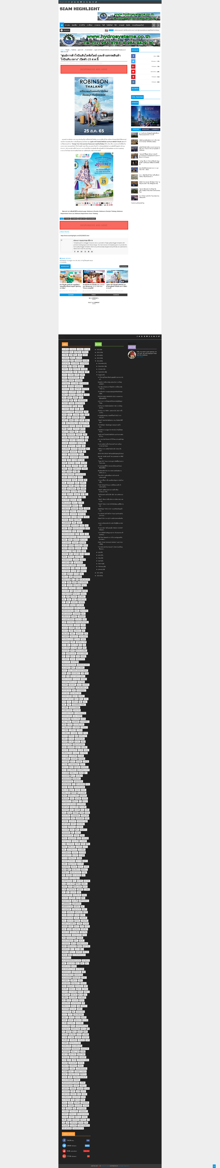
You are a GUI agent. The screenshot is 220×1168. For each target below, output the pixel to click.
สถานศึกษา (82, 596)
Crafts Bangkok (73, 437)
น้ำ (72, 562)
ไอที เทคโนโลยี (67, 1128)
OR (82, 673)
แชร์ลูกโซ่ (73, 1088)
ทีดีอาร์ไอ (71, 556)
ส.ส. (80, 497)
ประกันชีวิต (82, 849)
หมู (78, 1006)
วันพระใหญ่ (83, 932)
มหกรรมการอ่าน (67, 895)
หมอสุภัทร (74, 602)
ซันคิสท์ (71, 787)
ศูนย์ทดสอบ (66, 949)
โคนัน (82, 1099)
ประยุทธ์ (83, 485)
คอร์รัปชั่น (74, 758)
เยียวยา (80, 517)
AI (78, 471)
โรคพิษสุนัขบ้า (83, 1111)
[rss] (87, 2)
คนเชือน (84, 747)
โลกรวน (78, 1117)
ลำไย (82, 926)
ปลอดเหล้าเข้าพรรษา (68, 861)
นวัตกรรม (76, 428)
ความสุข (80, 755)
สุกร (85, 994)
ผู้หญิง (71, 420)
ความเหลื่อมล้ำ (72, 477)
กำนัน (85, 733)
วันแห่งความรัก (77, 935)
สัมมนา (79, 989)
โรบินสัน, (81, 63)
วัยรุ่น (84, 935)
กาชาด (70, 724)
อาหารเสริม (66, 1026)
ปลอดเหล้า (82, 448)
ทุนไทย (87, 812)
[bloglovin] (81, 2)
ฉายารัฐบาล (78, 545)
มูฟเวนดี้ (75, 900)
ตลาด (72, 798)
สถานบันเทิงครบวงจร (79, 954)
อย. (64, 465)
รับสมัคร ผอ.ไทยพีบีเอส (69, 923)
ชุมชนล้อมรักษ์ (66, 480)
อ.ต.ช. (64, 1014)
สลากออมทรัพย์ (67, 977)
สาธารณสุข (75, 383)
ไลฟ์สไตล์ (109, 25)
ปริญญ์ (79, 858)
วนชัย (69, 929)
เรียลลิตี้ (65, 1071)
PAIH (86, 673)
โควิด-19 (85, 352)
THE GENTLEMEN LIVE (81, 687)
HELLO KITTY (66, 662)
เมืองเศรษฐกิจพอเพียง (82, 622)
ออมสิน (65, 1020)
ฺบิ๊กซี (81, 508)
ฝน (63, 875)
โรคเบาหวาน (74, 636)
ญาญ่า (71, 790)
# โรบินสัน (67, 218)
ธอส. (73, 818)
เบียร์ (85, 434)
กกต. (82, 534)
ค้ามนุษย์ (79, 761)
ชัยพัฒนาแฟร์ (74, 772)
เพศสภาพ (65, 1065)
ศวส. (76, 940)
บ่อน (83, 445)
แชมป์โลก (65, 1088)
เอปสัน (83, 625)
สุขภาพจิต (81, 460)
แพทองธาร (78, 630)
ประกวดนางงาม (72, 849)
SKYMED (65, 684)
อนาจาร (71, 1017)
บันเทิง (128, 25)
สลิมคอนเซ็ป (76, 977)
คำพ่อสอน (81, 758)
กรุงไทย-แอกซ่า (67, 716)
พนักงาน (65, 576)
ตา (80, 801)
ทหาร (68, 417)
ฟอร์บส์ (65, 886)
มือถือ (69, 582)
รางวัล (64, 454)
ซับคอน (81, 480)
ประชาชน (74, 448)
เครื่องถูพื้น (65, 1040)
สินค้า (79, 500)
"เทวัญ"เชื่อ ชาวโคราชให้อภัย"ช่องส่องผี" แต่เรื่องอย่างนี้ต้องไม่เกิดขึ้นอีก (149, 162)
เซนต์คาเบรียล (67, 1045)
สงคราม (83, 593)
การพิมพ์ (65, 730)
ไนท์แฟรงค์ (74, 1122)
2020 (98, 575)
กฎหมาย (75, 701)
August (100, 375)
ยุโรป (64, 912)
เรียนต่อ (86, 517)
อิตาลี (72, 1026)
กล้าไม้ (83, 718)
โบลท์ (70, 468)
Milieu (64, 670)
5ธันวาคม (74, 645)
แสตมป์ (84, 1094)
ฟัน (77, 579)
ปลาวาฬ (78, 861)
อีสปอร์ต (68, 1031)
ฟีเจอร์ (85, 886)
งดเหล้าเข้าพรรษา (73, 377)
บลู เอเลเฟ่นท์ (78, 562)
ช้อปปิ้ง (74, 480)
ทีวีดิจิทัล (75, 812)
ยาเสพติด (84, 369)
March (100, 563)
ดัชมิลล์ (74, 792)
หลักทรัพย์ (65, 1008)
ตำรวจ (70, 428)
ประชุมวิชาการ (67, 855)
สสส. (71, 352)
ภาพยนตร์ (65, 409)
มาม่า (78, 898)
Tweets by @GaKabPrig (137, 203)
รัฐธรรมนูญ (77, 585)
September (101, 372)
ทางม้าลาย (71, 482)
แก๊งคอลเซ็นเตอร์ (67, 1085)
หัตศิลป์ (80, 1008)
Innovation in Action (69, 664)
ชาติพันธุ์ (71, 548)
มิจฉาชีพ (73, 491)
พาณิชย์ (65, 380)
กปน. (85, 701)
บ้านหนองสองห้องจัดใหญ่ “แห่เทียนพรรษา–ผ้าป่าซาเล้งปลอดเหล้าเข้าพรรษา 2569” (135, 30)
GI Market (65, 659)
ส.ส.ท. (77, 949)
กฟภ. (69, 704)
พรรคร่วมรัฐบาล (74, 878)
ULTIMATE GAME (67, 696)
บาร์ (64, 844)
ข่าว (87, 437)
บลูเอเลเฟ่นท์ (72, 838)
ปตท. (64, 849)
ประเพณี (81, 855)
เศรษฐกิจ (80, 366)
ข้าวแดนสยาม (66, 542)
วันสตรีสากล (77, 590)
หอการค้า (72, 1008)
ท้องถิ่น (65, 445)
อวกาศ (78, 1017)
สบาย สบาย (71, 963)
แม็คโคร (65, 369)
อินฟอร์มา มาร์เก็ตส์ (68, 411)
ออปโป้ (84, 1017)
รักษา (64, 920)
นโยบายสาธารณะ (68, 835)
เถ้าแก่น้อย (65, 514)
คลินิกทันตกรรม (67, 753)
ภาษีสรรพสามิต (71, 889)
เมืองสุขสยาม (66, 517)
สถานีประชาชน (83, 457)
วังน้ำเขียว (84, 929)
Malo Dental (80, 667)
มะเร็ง (72, 409)
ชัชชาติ (65, 548)
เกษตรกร (79, 434)
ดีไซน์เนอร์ (83, 795)
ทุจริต (81, 812)
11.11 (64, 645)
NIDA (64, 673)
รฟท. (64, 585)
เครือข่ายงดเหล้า (67, 372)
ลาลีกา (71, 926)
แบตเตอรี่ (80, 1088)
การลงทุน (76, 414)
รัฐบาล (84, 585)
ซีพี (85, 480)
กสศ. (75, 372)
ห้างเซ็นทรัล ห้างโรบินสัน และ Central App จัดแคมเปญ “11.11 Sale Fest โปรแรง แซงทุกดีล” (93, 286)
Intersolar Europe (83, 664)
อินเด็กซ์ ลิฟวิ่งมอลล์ (81, 1026)
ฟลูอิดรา (84, 883)
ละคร (76, 420)
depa (76, 699)
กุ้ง (76, 736)
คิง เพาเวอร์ (80, 440)
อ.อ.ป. (77, 463)
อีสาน (74, 1031)
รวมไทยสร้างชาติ (67, 917)
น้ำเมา (78, 445)
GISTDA (72, 659)
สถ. (84, 497)
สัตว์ (86, 986)
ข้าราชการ (84, 539)
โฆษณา (71, 1102)
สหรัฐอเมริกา (75, 983)
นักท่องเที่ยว (80, 824)
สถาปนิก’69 (85, 960)
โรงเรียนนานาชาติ (68, 639)
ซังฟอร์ (65, 787)
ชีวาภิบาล (79, 775)
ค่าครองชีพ (66, 761)
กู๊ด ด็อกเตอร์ (82, 736)
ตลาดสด (78, 798)
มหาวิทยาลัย (77, 895)
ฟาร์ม (70, 886)
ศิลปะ (87, 420)
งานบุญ (65, 764)
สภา (87, 963)
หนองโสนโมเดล (76, 1003)
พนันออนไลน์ (77, 576)
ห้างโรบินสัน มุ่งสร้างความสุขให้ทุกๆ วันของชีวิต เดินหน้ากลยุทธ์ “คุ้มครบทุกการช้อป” (70, 286)
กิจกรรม (65, 736)
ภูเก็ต (80, 451)
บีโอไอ (83, 428)
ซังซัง (87, 784)
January (100, 569)
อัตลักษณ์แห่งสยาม (68, 610)
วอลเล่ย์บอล (76, 929)
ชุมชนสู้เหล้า (76, 778)
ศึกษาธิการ (76, 593)
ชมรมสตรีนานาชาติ (83, 770)
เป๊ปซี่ (73, 1060)
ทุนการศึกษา (81, 443)
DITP (68, 656)
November (101, 366)
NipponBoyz (75, 673)
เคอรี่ (87, 1040)
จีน (86, 440)
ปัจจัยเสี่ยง (76, 369)
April (99, 561)
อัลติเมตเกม (78, 1020)
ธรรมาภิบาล (66, 818)
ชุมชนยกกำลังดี (67, 778)
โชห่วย (65, 468)
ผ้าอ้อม (84, 872)
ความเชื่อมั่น (66, 758)
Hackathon (75, 662)
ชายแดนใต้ (66, 775)
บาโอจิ (77, 844)
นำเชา (72, 829)
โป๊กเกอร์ (68, 1108)
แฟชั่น (73, 1091)
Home (62, 50)
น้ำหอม (65, 838)
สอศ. (68, 460)
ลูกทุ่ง (64, 929)
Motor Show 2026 (78, 528)
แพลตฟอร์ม (66, 1091)
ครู (83, 391)
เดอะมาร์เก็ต (84, 1048)
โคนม (77, 1099)
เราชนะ (72, 1068)
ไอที (103, 25)
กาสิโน (77, 374)
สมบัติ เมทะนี (66, 966)
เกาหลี (64, 1037)
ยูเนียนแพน (71, 912)
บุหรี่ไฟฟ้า (78, 389)
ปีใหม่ (74, 406)
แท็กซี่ (71, 630)
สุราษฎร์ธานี (82, 997)
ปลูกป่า (85, 861)
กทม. (78, 391)
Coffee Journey (82, 653)
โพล (74, 1108)
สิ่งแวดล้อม (66, 400)
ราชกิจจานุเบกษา (73, 454)
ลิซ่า (83, 494)
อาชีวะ (77, 610)
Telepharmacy (81, 690)
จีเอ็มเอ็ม (77, 767)
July (99, 552)
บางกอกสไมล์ (81, 565)
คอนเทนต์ (82, 542)
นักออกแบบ (72, 826)
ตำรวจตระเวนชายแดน (69, 804)
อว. (81, 505)
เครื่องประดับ (66, 616)
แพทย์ (71, 519)
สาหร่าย (65, 991)
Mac (73, 667)
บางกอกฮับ (83, 841)
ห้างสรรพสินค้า (89, 50)
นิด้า (77, 829)
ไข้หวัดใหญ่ (66, 642)
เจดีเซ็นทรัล (81, 616)
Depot (73, 656)
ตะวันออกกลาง (67, 801)
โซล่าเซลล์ (65, 633)
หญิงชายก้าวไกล (83, 423)
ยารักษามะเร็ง (76, 909)
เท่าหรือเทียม (74, 1057)
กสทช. (64, 477)
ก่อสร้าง (65, 738)
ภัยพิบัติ (83, 488)
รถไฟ (64, 494)
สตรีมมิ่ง (79, 952)
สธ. (64, 423)
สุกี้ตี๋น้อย (65, 997)
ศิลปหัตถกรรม (73, 497)
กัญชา (69, 397)
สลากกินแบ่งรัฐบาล (72, 423)
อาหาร (64, 377)
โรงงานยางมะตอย (83, 1114)
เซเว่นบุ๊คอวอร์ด (77, 1045)
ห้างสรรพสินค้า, (99, 63)
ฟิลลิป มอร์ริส (77, 886)
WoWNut (81, 696)
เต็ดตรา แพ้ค (75, 1051)
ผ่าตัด (71, 431)
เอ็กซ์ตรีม (76, 1080)
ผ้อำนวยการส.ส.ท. (75, 872)
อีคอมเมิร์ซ (75, 508)
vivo (64, 701)
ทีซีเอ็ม (64, 556)
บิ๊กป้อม (65, 846)
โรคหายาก (73, 1114)
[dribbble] (84, 2)
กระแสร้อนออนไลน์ (138, 25)
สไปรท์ (82, 1000)
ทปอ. (71, 809)
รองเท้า (76, 917)
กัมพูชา (65, 539)
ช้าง (74, 784)
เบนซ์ (64, 1060)
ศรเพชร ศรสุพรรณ (68, 940)
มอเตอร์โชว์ (66, 491)
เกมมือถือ (85, 1034)
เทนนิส (83, 1051)
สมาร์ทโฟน (66, 500)
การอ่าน (79, 730)
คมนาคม (65, 750)
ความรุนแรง (66, 383)
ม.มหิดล (87, 889)
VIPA (77, 534)
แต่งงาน (65, 630)
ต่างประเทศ (73, 443)
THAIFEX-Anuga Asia (68, 534)
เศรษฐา (65, 1074)
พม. (88, 448)
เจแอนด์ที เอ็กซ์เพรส (68, 619)
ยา (84, 451)
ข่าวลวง (77, 741)
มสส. (79, 892)
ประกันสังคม (66, 448)
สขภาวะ (72, 952)
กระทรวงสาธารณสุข (83, 536)
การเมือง (65, 355)
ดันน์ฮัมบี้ (65, 554)
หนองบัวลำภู (66, 1003)
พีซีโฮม (78, 883)
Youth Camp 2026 (68, 699)
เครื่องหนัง (81, 1040)
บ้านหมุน (78, 846)
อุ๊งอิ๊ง (85, 1031)
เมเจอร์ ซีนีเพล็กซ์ (67, 625)
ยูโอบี (85, 912)
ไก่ (88, 1119)
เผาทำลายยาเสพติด (83, 1060)
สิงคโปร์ (80, 991)
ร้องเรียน (85, 923)
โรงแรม (77, 639)
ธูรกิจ (87, 818)
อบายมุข (84, 463)
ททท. (81, 554)
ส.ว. (72, 949)
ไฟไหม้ (81, 1122)
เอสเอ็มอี (71, 627)
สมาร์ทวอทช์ (79, 969)
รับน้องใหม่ (84, 920)
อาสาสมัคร (80, 1023)
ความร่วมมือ (72, 755)
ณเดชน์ (78, 790)
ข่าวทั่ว (71, 741)
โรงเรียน (65, 1117)
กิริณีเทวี (71, 736)
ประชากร (75, 852)
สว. (64, 602)
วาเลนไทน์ (65, 457)
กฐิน (80, 701)
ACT (80, 645)
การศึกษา (90, 25)
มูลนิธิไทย (77, 906)
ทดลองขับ (65, 809)
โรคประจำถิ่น (73, 1111)
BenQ (72, 650)
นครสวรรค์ (72, 821)
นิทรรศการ (83, 829)
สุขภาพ (73, 357)
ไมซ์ (86, 1122)
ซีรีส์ (74, 551)
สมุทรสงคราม (66, 972)
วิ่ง (86, 494)
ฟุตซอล (75, 397)
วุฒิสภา (65, 497)
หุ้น (73, 1011)
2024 (98, 355)
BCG (86, 525)
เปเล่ (69, 1060)
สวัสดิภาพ (73, 980)
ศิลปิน (64, 946)
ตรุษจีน (76, 554)
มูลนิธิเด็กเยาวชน (67, 906)
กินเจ (82, 437)
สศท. (68, 602)
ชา (86, 772)
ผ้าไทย (76, 573)
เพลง (84, 619)
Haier (64, 414)
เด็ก (72, 360)
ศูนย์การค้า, (92, 63)
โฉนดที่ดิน (78, 519)
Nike (68, 673)
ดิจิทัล (64, 428)
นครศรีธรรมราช (67, 559)
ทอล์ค (87, 809)
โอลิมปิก (84, 468)
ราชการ (65, 588)
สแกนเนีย (75, 1000)
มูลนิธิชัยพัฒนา (67, 903)
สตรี (68, 596)
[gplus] (75, 2)
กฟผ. (64, 704)
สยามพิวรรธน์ (82, 599)
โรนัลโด (72, 1117)
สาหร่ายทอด (72, 991)
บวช (79, 838)
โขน (73, 1099)
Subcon (79, 531)
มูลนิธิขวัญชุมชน (83, 900)
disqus (94, 295)
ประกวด (84, 568)
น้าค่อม (77, 835)
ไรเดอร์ (65, 437)
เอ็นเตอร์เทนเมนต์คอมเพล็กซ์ (70, 1082)
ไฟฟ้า (72, 642)
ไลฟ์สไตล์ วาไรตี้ (81, 642)
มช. (64, 892)
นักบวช (65, 826)
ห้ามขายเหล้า (80, 1011)
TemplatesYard (105, 1166)
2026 (98, 349)
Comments (155, 129)
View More (124, 266)
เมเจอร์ (74, 517)
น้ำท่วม (65, 386)
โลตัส (73, 522)
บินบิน (83, 844)
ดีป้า (71, 554)
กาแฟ (80, 733)
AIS (84, 645)
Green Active (80, 659)
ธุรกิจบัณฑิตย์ (80, 818)
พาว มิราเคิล (70, 883)
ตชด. (64, 482)
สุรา (70, 366)
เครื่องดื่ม (86, 508)
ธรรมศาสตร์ (85, 815)
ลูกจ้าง (87, 926)
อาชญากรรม (66, 508)
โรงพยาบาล (77, 468)
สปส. (69, 599)
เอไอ (80, 465)
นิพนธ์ (74, 366)
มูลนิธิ (74, 582)
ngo (81, 699)
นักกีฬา (73, 824)
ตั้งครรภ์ (75, 801)
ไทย (64, 471)
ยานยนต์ (121, 25)
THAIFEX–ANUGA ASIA (68, 687)
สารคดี (74, 460)
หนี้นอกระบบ (66, 1006)
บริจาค (77, 485)
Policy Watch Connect (77, 676)
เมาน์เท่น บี (71, 622)
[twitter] (72, 2)
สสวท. (80, 980)
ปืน (78, 571)
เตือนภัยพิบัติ (66, 1051)
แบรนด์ (87, 1088)
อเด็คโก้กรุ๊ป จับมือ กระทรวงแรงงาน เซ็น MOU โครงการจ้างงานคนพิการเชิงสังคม (149, 148)
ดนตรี (83, 551)
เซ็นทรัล (65, 403)
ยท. (83, 906)
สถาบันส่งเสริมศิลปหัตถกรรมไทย (71, 960)
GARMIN (83, 656)
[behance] (90, 2)
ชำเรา (72, 775)
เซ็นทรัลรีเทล (75, 1048)
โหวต (69, 1119)
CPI (64, 653)
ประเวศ (65, 858)
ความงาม (76, 753)
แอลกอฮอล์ (78, 360)
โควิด (86, 411)
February (100, 566)
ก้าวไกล (71, 738)
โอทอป (83, 639)
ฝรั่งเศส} (68, 875)
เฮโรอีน (83, 1082)
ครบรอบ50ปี (73, 750)
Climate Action (71, 653)
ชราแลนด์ (65, 772)
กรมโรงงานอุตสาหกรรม (69, 536)
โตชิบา (72, 633)
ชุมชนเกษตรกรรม (67, 781)
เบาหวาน (78, 619)
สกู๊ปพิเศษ (65, 952)
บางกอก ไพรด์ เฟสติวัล (69, 565)
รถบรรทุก (70, 915)
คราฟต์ (80, 750)
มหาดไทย (85, 389)
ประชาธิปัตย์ (75, 363)
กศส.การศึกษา (67, 721)
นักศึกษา (83, 482)
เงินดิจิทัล (65, 1043)
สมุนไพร (73, 500)
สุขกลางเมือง (72, 997)
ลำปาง (76, 926)
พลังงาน (65, 394)
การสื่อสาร (72, 730)
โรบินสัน (67, 50)
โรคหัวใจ (65, 1114)
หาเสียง (81, 502)
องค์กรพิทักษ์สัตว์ (78, 1014)
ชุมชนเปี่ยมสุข (66, 784)
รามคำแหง (66, 357)
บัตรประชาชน (66, 841)
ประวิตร (75, 855)
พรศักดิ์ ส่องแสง (67, 881)
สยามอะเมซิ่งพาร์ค (68, 974)
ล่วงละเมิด (65, 590)
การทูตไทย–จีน (67, 727)
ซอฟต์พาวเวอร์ (67, 551)
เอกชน (64, 1077)
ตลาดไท (84, 798)
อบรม (64, 434)
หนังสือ (65, 463)
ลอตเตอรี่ (76, 494)
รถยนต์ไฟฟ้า (81, 491)
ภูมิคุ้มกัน (80, 889)
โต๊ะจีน (64, 1105)
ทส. (82, 809)
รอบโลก (70, 585)
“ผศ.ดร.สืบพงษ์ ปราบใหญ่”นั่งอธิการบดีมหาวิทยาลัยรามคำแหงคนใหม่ (149, 190)
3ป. (69, 645)
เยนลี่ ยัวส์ (65, 1068)
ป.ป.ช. (85, 846)
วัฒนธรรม (65, 932)
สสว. (76, 431)
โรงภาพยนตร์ (83, 636)
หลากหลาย (66, 605)
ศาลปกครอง (66, 943)
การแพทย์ (74, 733)
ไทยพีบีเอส (78, 352)
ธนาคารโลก (66, 815)
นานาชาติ (65, 829)
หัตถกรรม (71, 463)
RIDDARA (83, 679)
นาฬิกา (71, 485)
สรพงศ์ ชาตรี (78, 974)
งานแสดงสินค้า (67, 406)
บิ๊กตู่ (88, 844)
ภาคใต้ (80, 406)
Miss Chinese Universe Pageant (77, 670)
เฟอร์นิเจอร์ (73, 1065)
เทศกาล (65, 1054)
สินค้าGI (87, 991)
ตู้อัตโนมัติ (65, 807)
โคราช (64, 1102)
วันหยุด (85, 590)
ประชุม (73, 571)
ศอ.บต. (82, 940)
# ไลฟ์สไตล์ (74, 218)
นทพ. (77, 482)
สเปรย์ (69, 1000)
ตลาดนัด (65, 443)
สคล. (82, 377)
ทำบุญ (69, 812)
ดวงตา (83, 790)
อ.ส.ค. (70, 1014)
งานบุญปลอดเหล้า (74, 764)
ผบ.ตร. (80, 866)
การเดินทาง (66, 733)
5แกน (81, 525)
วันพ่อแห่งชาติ (66, 935)
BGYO (79, 647)
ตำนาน (85, 801)
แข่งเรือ (76, 1085)
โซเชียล (77, 1102)
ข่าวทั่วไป (82, 25)
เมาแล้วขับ (72, 391)
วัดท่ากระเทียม (74, 932)
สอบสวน (83, 983)
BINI (84, 647)
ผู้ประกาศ (65, 431)
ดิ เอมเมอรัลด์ (82, 792)
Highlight (145, 129)
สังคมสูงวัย (71, 986)
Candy (64, 528)
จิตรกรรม (65, 767)
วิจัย (64, 937)
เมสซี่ (64, 622)
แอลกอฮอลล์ (76, 1097)
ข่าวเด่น (67, 25)
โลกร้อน (84, 1117)
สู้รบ (64, 1000)
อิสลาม (83, 1028)
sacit (64, 397)
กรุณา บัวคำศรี (77, 716)
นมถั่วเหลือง (66, 824)
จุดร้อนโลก (85, 767)
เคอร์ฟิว (74, 616)
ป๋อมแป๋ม (74, 866)
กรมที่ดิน (65, 707)
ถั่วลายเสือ (83, 807)
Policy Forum (67, 531)
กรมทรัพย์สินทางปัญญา (79, 704)
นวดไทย (76, 559)
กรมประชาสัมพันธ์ (74, 707)
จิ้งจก (71, 767)
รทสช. (82, 915)
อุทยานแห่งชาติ (67, 613)
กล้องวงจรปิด (75, 718)
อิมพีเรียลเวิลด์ (75, 1028)
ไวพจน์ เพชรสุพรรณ (83, 1125)
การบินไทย (76, 727)
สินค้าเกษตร (66, 994)
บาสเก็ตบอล (66, 568)
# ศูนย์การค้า (82, 218)
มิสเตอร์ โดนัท (66, 900)
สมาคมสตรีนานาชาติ (68, 969)
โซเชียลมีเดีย (84, 1102)
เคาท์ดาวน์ (66, 511)
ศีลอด (79, 946)
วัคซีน (82, 374)
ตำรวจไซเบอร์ (81, 804)
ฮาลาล (79, 1034)
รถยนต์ (77, 915)
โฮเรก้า (79, 522)
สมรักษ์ (74, 966)
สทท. (64, 963)
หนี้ (83, 1003)
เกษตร (68, 465)
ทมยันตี (77, 809)
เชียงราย (73, 511)
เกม (76, 400)
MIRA (69, 528)
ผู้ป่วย (64, 573)
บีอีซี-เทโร (71, 846)
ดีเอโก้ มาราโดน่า (73, 795)
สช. (64, 596)
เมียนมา (80, 1065)
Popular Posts (136, 130)
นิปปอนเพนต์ (66, 832)
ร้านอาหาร (72, 588)
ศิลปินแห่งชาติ (72, 946)
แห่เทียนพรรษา (67, 1097)
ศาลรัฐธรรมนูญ (67, 593)
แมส (78, 1091)
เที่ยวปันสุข (66, 1057)
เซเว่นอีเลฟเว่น (82, 511)
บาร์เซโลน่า (70, 844)
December (101, 363)
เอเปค (83, 627)
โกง (85, 465)
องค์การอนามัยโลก (68, 608)
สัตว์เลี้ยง (65, 989)
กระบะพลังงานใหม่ (68, 713)
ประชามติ (82, 852)
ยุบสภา (84, 909)
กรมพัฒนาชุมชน (67, 710)
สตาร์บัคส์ (73, 596)
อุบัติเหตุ (71, 386)
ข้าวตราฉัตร (66, 363)
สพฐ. (82, 963)
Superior (86, 684)
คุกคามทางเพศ (80, 403)
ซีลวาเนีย (65, 790)
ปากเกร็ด (80, 863)
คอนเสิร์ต (86, 426)
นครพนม (65, 821)
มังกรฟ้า (65, 898)
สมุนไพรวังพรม (76, 972)
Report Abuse (132, 343)
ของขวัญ (76, 539)
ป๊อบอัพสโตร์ (66, 866)
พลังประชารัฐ (66, 579)
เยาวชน (79, 357)
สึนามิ (80, 994)
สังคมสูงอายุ (79, 986)
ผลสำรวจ (65, 420)
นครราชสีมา (79, 556)
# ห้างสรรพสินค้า (91, 218)
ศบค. (77, 409)
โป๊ (63, 1108)
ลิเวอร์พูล (79, 588)
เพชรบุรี (65, 1062)
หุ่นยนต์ (73, 605)
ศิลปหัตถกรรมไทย (82, 943)
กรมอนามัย (77, 710)
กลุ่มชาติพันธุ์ (66, 718)
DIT (63, 656)
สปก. (77, 963)
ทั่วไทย (87, 554)
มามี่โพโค (72, 898)
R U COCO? (76, 679)
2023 (98, 358)
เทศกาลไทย (72, 1054)
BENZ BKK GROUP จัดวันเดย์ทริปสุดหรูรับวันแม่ (110, 453)
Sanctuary (72, 684)
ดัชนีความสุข (66, 792)
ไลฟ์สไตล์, (86, 63)
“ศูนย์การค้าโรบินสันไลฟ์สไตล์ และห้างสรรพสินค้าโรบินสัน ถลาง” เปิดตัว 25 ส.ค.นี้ (116, 286)
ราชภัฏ (79, 923)
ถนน (64, 417)
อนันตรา (65, 1017)
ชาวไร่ (80, 477)
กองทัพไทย (76, 721)
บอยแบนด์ (85, 838)
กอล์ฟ (64, 724)
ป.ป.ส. (77, 568)
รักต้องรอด (83, 917)
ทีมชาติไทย (75, 417)
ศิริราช (73, 943)
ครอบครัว (75, 542)
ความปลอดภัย (84, 383)
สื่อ (71, 400)
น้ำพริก (82, 417)
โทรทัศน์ (71, 1105)
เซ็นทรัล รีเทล (66, 1048)
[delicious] (96, 2)
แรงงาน (86, 394)
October (100, 369)
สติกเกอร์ (85, 952)
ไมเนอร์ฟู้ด (66, 1125)
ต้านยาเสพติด (74, 807)
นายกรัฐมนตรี (84, 363)
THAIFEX (72, 426)
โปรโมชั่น (65, 426)
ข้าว (82, 414)
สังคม (64, 986)
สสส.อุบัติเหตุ (66, 983)
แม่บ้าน (83, 1091)
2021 (98, 573)
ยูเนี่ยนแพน (79, 912)
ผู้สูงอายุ (70, 573)
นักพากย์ (82, 559)
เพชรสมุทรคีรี (72, 1062)
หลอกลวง (83, 1006)
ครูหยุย (86, 750)
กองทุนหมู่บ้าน (85, 721)
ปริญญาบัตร (72, 858)
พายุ (64, 883)
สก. (82, 949)
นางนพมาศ (66, 562)
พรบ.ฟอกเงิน (76, 875)
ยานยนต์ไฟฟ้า (67, 909)
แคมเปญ (65, 519)
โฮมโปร (83, 1119)
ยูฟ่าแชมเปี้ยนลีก (82, 582)
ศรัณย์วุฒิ (79, 937)
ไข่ (63, 1122)
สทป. (64, 599)
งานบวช (86, 761)
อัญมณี (70, 1020)
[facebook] (69, 2)
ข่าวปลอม (65, 440)
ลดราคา (70, 494)
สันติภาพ (72, 989)
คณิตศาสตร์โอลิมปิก (78, 744)
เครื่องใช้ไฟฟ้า (83, 400)
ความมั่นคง (84, 753)
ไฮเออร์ (69, 471)
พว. (73, 579)
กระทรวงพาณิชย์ (80, 474)
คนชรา (78, 747)
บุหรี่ (70, 369)
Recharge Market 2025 (69, 681)
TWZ (74, 690)
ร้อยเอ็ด (65, 926)
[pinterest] (78, 2)
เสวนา (64, 374)
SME (74, 531)
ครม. (71, 389)
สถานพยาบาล (66, 957)
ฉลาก (64, 770)
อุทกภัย (80, 1031)
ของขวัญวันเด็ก (80, 738)
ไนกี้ (67, 1122)
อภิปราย (75, 505)
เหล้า (79, 355)
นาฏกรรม (79, 826)
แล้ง (79, 1094)
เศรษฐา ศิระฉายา (74, 1074)
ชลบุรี (85, 545)
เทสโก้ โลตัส (81, 1054)
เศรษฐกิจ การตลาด (80, 1071)
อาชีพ (64, 1023)
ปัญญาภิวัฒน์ (72, 863)
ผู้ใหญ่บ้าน (65, 872)
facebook (116, 295)
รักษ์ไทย (77, 920)
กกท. (86, 534)
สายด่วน (85, 989)
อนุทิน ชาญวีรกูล (79, 608)
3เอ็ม (74, 471)
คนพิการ (72, 440)
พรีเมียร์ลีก (65, 451)
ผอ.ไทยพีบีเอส (71, 488)
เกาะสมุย (70, 1037)
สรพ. (64, 460)
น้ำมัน (82, 835)
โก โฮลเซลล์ (66, 1099)
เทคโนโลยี (73, 514)
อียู (88, 1028)
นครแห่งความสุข (82, 821)
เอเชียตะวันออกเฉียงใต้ (80, 1077)
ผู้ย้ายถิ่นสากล (76, 869)
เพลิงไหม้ (80, 1062)
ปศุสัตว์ (65, 863)
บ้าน (73, 568)
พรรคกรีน (65, 878)
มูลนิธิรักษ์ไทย (76, 903)
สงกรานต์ (79, 394)
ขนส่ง (70, 539)
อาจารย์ (85, 1020)
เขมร (83, 613)
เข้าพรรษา (85, 1037)
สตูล (70, 954)
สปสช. (74, 599)
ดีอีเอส (64, 795)
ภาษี (64, 889)
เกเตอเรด (78, 1037)
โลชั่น (64, 1119)
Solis (79, 684)
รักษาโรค (70, 920)
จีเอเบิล (71, 545)
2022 (98, 361)
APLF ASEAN (66, 647)
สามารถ (65, 391)
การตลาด (97, 25)
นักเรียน (65, 485)
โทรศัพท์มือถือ (66, 522)
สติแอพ (65, 954)
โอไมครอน (76, 1119)
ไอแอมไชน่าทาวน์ (78, 1128)
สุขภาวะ (74, 502)
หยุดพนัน (81, 602)
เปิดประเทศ (81, 514)
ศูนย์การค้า (80, 50)
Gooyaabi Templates (123, 1166)
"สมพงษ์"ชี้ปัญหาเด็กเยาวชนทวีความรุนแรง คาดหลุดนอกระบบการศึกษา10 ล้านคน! (149, 155)
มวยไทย (73, 892)
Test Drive (66, 693)
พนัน (70, 576)
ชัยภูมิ (81, 772)
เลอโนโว (76, 625)
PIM (68, 676)
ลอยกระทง (72, 394)
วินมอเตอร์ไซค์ (71, 937)
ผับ (78, 488)
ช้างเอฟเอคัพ (80, 784)
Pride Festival (67, 679)
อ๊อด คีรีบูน (72, 1034)
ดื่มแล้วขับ (65, 798)
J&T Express (66, 667)
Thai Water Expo (75, 693)
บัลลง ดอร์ (75, 841)
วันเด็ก (82, 420)
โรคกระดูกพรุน (82, 1108)
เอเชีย (70, 1077)
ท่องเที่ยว (74, 25)
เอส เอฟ (65, 627)
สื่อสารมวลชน (66, 502)
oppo (86, 699)
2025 (98, 352)
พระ (74, 881)
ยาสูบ (80, 397)
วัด (71, 590)
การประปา (84, 727)
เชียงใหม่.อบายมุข (75, 1043)
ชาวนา (85, 548)
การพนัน (70, 374)
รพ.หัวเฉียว (66, 360)
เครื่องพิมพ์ (73, 1040)
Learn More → (141, 357)
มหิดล (84, 895)
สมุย (84, 972)
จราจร (82, 764)
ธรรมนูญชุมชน (75, 815)
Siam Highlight (80, 9)
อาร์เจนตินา (71, 1023)
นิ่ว (72, 832)
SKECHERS (81, 681)
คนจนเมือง (71, 747)
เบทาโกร (74, 465)
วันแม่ (81, 454)
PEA (64, 676)
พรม (83, 875)
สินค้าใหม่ (74, 994)
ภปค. (64, 582)
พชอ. (81, 573)
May (99, 558)
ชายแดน (78, 548)
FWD (78, 656)
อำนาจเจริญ (84, 610)
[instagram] (93, 2)
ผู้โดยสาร (84, 869)
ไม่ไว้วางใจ (75, 525)
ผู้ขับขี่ (64, 869)
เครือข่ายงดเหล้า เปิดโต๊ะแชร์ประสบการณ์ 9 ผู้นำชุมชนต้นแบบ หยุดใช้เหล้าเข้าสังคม (79, 30)
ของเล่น (65, 741)
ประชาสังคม (66, 571)
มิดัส (83, 898)
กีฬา (116, 25)
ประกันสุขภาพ (66, 852)
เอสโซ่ (78, 627)
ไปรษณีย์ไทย (66, 525)
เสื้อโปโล (83, 1074)
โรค (86, 633)
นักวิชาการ (72, 445)
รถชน (64, 915)
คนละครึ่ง (79, 426)
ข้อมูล (83, 741)
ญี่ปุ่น (78, 551)
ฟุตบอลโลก (73, 451)
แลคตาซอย (66, 1094)
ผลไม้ (64, 488)
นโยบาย (78, 832)
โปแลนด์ (86, 1105)
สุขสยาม (82, 431)
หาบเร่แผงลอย (67, 1011)
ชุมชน (87, 414)
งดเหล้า (65, 545)
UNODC (75, 696)
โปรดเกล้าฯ (80, 633)
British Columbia (81, 650)
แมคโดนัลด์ (78, 380)
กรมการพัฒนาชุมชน (68, 474)
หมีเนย (73, 1006)
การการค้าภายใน (79, 724)
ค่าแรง (73, 761)
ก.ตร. (68, 701)
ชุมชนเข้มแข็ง (78, 781)
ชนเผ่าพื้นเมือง (72, 770)
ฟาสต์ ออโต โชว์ (84, 579)
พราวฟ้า (80, 881)
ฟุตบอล (65, 366)
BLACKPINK (66, 650)
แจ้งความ (83, 1085)
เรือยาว (71, 1071)
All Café (73, 647)
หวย (82, 409)
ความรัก (65, 755)
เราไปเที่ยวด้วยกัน (81, 1068)
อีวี (63, 1031)
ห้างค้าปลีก (80, 605)
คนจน (64, 747)
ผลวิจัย (86, 866)
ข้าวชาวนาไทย (67, 744)
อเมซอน (65, 1034)
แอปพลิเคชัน (79, 411)
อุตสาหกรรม (71, 434)
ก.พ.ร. (69, 414)
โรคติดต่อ (65, 1111)
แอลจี (83, 1097)
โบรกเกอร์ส (78, 1105)
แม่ (83, 630)
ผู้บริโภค (83, 571)
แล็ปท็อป (73, 1094)
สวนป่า (84, 977)
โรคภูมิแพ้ (65, 636)
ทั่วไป (64, 812)
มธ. (68, 892)
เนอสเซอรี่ (82, 1057)
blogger (70, 295)
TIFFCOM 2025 (67, 690)
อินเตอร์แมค (66, 1028)
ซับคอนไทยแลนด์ (79, 787)
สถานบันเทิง (74, 457)
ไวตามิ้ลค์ (73, 1125)
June (99, 555)
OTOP (87, 528)
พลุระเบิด (86, 881)
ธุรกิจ (87, 372)
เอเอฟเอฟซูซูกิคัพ (67, 1080)
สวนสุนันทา (66, 980)
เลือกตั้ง (71, 380)
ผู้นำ (69, 869)
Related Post (65, 266)
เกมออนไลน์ (76, 613)
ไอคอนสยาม (78, 386)
